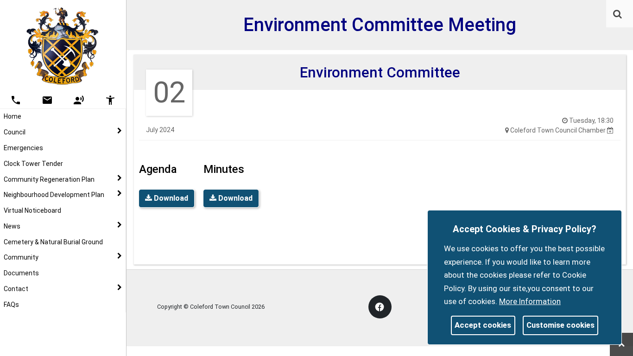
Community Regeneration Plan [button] (49, 179)
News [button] (12, 226)
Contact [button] (16, 288)
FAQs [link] (11, 304)
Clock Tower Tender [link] (33, 163)
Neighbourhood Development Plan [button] (54, 194)
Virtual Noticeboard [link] (32, 210)
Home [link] (12, 116)
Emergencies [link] (23, 148)
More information (530, 301)
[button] (618, 15)
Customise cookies (560, 325)
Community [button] (21, 257)
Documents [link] (21, 273)
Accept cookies (483, 325)
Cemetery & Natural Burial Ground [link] (53, 242)
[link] (617, 14)
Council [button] (14, 132)
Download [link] (170, 198)
